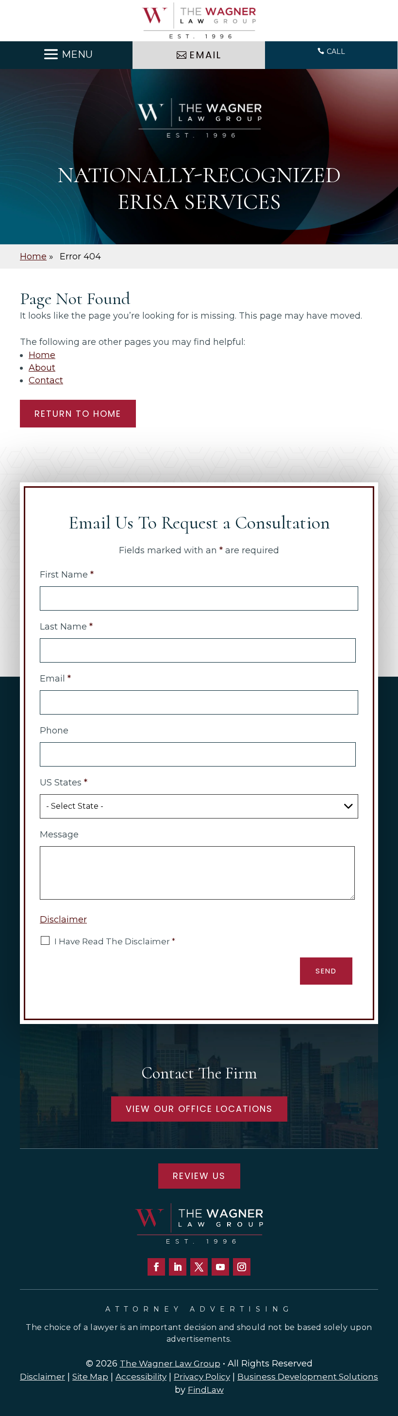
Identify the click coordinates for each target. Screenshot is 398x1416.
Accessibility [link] (141, 1377)
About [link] (42, 367)
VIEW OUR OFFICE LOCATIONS (199, 1109)
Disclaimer (63, 919)
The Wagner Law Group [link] (170, 1363)
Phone (54, 730)
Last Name (66, 626)
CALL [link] (336, 51)
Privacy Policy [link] (202, 1377)
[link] (199, 20)
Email (55, 678)
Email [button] (205, 55)
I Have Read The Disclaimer (114, 941)
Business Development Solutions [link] (307, 1377)
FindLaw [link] (206, 1390)
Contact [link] (46, 380)
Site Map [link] (90, 1377)
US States (63, 782)
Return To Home (77, 414)
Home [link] (42, 355)
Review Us (199, 1176)
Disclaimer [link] (42, 1377)
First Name (67, 574)
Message (59, 834)
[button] (66, 54)
